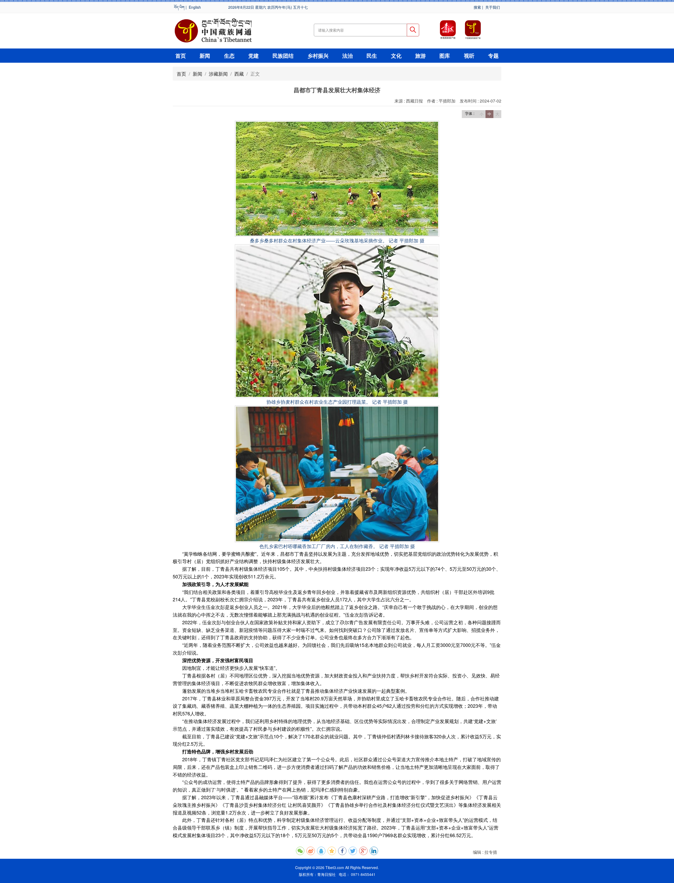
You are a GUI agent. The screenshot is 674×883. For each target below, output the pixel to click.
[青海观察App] (448, 29)
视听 (469, 55)
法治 (347, 55)
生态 (229, 55)
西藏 (239, 73)
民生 (371, 55)
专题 (493, 55)
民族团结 (283, 55)
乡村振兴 (318, 55)
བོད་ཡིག (179, 7)
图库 (444, 55)
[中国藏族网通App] (473, 29)
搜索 (477, 7)
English (195, 7)
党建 (253, 55)
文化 (396, 55)
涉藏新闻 (218, 73)
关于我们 (492, 7)
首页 (180, 55)
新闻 (205, 55)
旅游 (420, 55)
